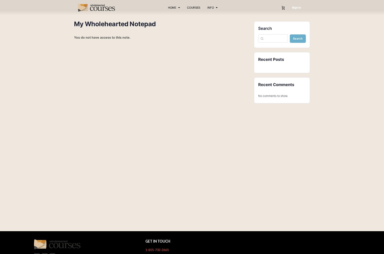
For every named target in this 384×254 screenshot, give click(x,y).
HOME (172, 7)
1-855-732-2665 (157, 250)
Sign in (296, 7)
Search (265, 28)
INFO (210, 7)
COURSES (193, 7)
